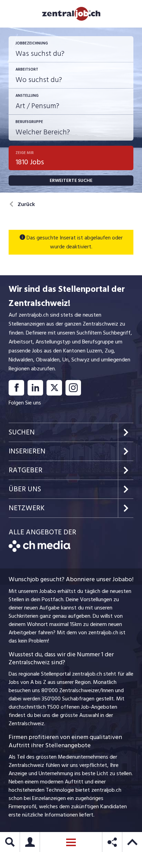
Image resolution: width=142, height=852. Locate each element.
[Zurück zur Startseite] (39, 550)
